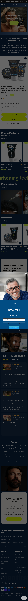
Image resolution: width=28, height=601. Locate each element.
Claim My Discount (14, 327)
